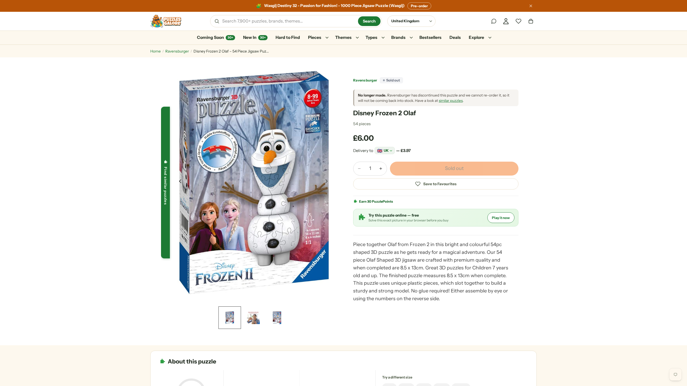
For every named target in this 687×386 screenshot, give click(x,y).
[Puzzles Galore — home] (165, 21)
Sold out (454, 168)
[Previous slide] (179, 182)
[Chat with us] (494, 21)
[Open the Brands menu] (411, 38)
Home (155, 51)
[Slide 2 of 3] (253, 317)
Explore (476, 37)
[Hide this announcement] (531, 6)
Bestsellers (430, 37)
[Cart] (531, 21)
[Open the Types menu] (383, 38)
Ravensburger (177, 51)
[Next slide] (328, 182)
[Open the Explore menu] (490, 38)
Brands (398, 37)
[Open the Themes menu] (357, 38)
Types (371, 37)
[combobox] (288, 21)
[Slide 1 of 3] (229, 317)
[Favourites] (518, 21)
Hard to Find (288, 37)
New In (254, 37)
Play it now (501, 218)
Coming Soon (215, 37)
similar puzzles (451, 100)
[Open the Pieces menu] (327, 38)
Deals (455, 37)
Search (369, 21)
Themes (343, 37)
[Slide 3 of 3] (277, 317)
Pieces (314, 37)
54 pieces (362, 123)
